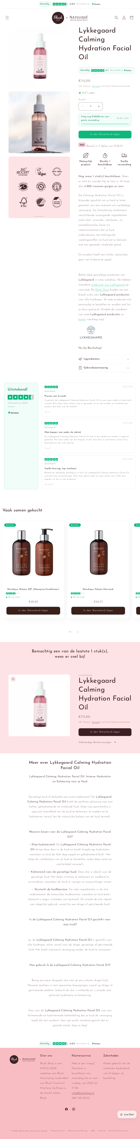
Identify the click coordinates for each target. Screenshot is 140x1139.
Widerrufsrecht (58, 1131)
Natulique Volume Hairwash (98, 589)
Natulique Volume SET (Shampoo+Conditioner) (33, 589)
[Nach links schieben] (62, 632)
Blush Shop (102, 289)
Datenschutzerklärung (78, 1131)
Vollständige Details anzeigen (95, 742)
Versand (96, 86)
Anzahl (82, 99)
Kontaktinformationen (119, 1131)
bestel (82, 319)
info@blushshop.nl (83, 1093)
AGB (93, 1131)
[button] (7, 17)
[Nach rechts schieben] (77, 632)
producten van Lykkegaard (108, 284)
